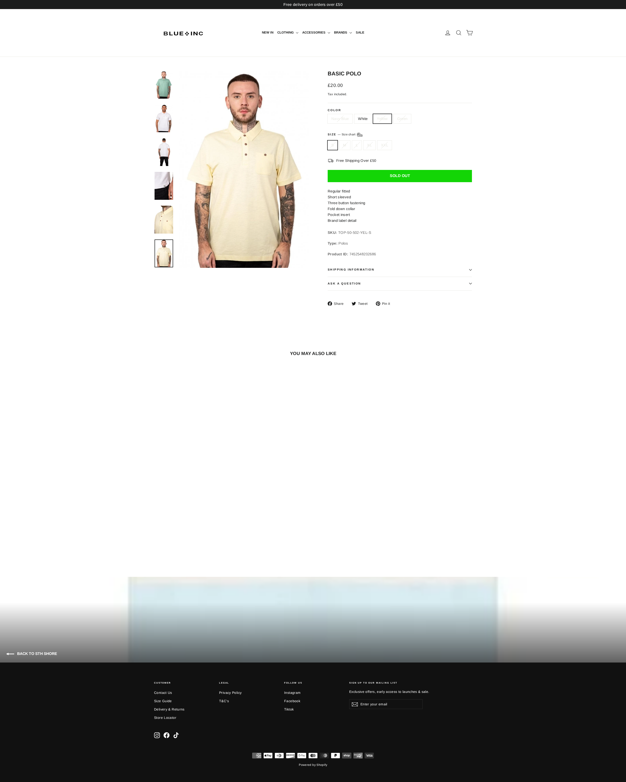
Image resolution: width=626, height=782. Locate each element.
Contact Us (163, 693)
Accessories (314, 32)
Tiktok (289, 709)
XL (369, 145)
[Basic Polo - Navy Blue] (157, 539)
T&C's (224, 701)
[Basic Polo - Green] (175, 539)
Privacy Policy (230, 693)
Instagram (292, 693)
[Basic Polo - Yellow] (169, 539)
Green (402, 119)
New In (267, 32)
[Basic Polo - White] (163, 539)
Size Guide (163, 701)
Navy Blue (340, 119)
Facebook (292, 701)
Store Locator (165, 718)
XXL (384, 145)
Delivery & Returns (169, 709)
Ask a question (344, 283)
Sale (360, 32)
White (363, 119)
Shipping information (351, 269)
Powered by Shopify (313, 765)
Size (342, 134)
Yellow (382, 119)
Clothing (286, 32)
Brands (341, 32)
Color (334, 110)
